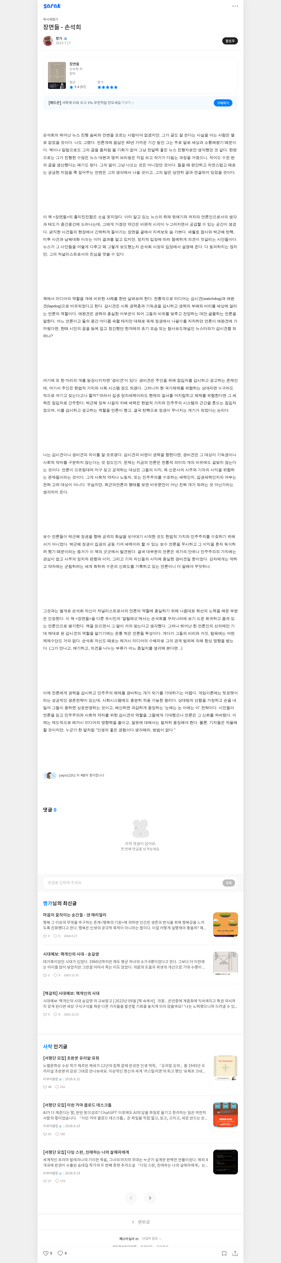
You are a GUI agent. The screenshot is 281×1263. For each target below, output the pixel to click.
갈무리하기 (224, 1253)
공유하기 (235, 1253)
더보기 (235, 6)
